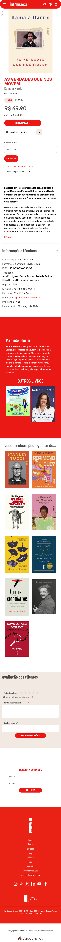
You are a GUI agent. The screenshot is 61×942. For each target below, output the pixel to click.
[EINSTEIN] (44, 597)
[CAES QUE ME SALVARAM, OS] (17, 512)
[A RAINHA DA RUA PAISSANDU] (44, 512)
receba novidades (30, 870)
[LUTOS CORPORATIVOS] (17, 597)
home (30, 840)
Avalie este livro (10, 93)
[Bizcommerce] (30, 938)
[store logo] (25, 4)
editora (31, 857)
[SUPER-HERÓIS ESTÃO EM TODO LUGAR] (18, 404)
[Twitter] (27, 884)
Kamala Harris (13, 88)
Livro (9, 100)
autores (30, 848)
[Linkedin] (33, 884)
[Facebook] (46, 884)
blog (30, 853)
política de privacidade (30, 875)
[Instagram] (16, 884)
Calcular (11, 158)
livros (30, 844)
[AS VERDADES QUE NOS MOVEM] (43, 404)
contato (30, 866)
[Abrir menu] (5, 4)
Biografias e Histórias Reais (19, 166)
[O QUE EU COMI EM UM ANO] (17, 470)
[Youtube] (39, 884)
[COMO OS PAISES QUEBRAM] (17, 639)
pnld (30, 861)
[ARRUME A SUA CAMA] (44, 555)
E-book (19, 100)
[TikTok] (21, 884)
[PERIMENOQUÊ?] (44, 470)
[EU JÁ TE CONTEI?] (17, 555)
